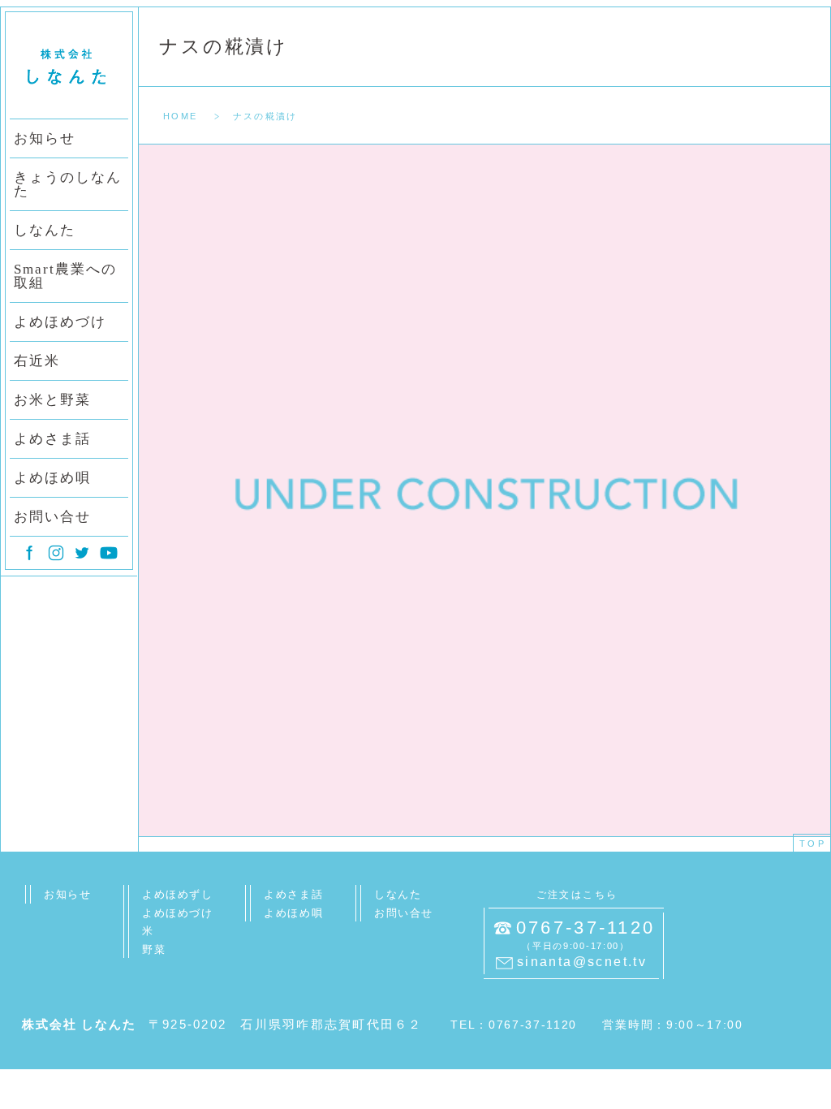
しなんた (44, 230)
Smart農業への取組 (65, 276)
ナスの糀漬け (223, 47)
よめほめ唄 (52, 477)
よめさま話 (52, 439)
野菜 (154, 949)
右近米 (37, 361)
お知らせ (44, 138)
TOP (812, 843)
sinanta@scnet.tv (582, 962)
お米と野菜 (52, 400)
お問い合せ (52, 516)
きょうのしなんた (68, 184)
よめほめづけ (60, 322)
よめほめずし (177, 894)
